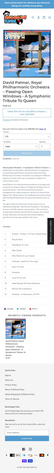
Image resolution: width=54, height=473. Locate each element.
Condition (7, 142)
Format (6, 132)
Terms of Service (12, 399)
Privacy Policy (11, 385)
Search (8, 375)
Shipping (6, 120)
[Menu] (49, 17)
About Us (9, 380)
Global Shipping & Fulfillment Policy (20, 394)
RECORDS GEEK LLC (30, 467)
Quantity (42, 142)
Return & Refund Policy (14, 389)
